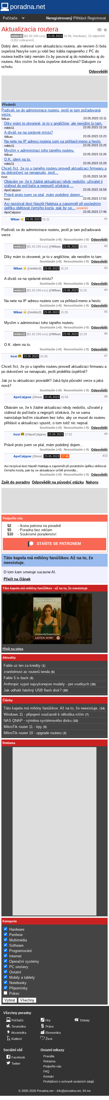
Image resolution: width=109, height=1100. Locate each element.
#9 (106, 433)
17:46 (65, 456)
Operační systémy (24, 961)
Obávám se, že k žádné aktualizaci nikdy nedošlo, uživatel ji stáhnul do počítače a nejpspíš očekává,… (53, 183)
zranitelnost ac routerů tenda (27, 672)
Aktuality (9, 657)
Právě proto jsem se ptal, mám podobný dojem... (43, 195)
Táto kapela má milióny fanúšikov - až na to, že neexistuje (45, 588)
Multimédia (18, 940)
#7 (106, 355)
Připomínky (18, 988)
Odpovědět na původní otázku (58, 482)
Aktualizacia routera (29, 29)
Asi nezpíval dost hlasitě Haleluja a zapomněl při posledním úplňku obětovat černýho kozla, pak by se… (52, 206)
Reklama (49, 1061)
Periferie (16, 935)
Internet (15, 956)
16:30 (44, 356)
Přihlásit (79, 18)
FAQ (46, 1071)
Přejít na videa (13, 649)
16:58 (64, 397)
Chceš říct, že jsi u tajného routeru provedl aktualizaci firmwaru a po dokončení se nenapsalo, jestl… (53, 170)
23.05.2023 (54, 36)
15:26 (64, 312)
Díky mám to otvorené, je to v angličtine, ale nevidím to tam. (53, 123)
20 (65, 690)
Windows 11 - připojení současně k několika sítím (44, 714)
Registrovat (96, 18)
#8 (106, 396)
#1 (106, 218)
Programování (20, 951)
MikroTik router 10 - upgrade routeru (32, 733)
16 (93, 684)
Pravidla (48, 1056)
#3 (106, 268)
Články (8, 700)
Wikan (15, 219)
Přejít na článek (17, 579)
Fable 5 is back (16, 678)
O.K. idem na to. (17, 159)
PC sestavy (18, 967)
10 (75, 720)
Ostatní (15, 972)
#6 (106, 333)
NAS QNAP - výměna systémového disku (38, 720)
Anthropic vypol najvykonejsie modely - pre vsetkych (46, 684)
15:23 (64, 268)
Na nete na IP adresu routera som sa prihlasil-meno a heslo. (52, 141)
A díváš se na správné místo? (28, 132)
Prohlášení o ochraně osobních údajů (68, 1081)
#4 (106, 289)
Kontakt (48, 1076)
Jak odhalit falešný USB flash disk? (32, 690)
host (14, 356)
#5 (106, 311)
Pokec (14, 993)
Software (16, 945)
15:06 (67, 36)
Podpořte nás (13, 518)
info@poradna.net (69, 1090)
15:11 (45, 219)
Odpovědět (98, 71)
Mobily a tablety (22, 977)
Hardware (79, 36)
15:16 (83, 246)
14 (102, 708)
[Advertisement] (54, 88)
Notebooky (18, 983)
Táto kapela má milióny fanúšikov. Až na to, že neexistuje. (51, 708)
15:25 (83, 290)
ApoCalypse (22, 397)
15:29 (83, 334)
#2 (106, 246)
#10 (105, 455)
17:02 (68, 434)
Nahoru (92, 482)
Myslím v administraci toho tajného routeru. (39, 150)
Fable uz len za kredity (22, 665)
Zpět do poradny (15, 482)
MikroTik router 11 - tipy (23, 727)
